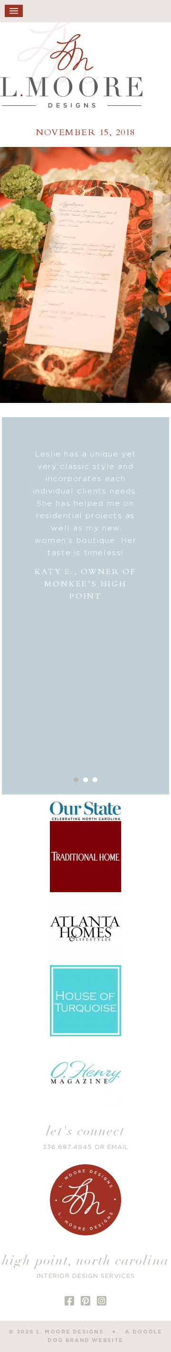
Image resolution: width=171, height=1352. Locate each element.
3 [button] (95, 779)
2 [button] (85, 779)
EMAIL (118, 1147)
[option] (86, 525)
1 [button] (76, 779)
